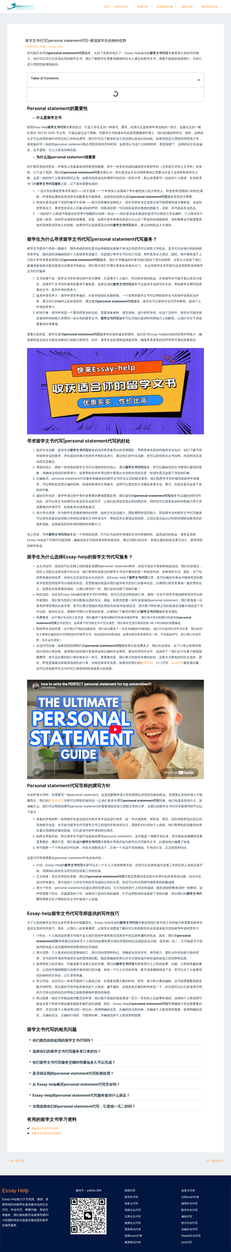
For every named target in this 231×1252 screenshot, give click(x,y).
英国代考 (142, 6)
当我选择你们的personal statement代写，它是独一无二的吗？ (84, 1106)
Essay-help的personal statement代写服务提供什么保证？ (81, 1095)
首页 (106, 6)
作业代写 (32, 46)
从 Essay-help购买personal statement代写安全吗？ (76, 1084)
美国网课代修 (165, 6)
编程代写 (187, 6)
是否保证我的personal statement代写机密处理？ (73, 1073)
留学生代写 (121, 6)
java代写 (177, 663)
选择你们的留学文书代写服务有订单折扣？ (66, 1051)
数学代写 (147, 663)
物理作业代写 (209, 6)
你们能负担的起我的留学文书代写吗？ (63, 1040)
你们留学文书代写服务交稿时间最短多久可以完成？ (74, 1062)
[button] (115, 1040)
